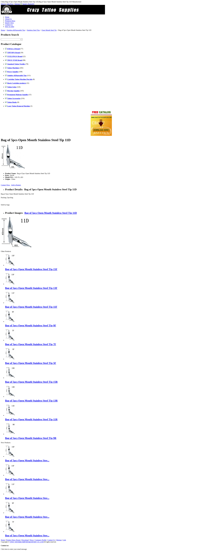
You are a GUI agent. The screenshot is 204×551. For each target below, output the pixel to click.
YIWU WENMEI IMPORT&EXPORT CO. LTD (27, 542)
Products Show (10, 21)
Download (25, 540)
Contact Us (9, 25)
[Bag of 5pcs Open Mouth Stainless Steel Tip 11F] (11, 494)
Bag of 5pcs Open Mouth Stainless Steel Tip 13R (31, 400)
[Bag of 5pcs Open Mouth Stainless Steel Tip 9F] (11, 513)
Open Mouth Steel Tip (49, 30)
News (32, 540)
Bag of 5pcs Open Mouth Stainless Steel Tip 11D (50, 213)
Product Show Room (13, 540)
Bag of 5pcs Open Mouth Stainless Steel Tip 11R (31, 419)
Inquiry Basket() (28, 4)
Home (7, 17)
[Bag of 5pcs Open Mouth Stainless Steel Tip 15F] (11, 456)
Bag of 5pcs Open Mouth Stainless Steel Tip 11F (31, 306)
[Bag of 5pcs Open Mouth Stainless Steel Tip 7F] (11, 531)
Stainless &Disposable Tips (16, 30)
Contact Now (5, 185)
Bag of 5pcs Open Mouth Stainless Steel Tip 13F (31, 288)
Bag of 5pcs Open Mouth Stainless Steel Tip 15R (31, 381)
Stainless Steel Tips (33, 30)
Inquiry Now (9, 23)
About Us (8, 19)
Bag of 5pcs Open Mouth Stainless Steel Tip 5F (30, 363)
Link (64, 540)
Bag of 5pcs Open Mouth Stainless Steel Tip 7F (30, 344)
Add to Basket (16, 185)
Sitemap (17, 4)
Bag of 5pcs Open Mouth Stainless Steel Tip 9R (30, 438)
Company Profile (40, 540)
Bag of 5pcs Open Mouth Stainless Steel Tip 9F (30, 325)
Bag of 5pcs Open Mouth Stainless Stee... (27, 460)
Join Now (10, 4)
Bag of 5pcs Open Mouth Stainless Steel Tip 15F (31, 269)
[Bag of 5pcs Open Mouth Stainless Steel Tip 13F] (11, 475)
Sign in (3, 4)
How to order (9, 26)
